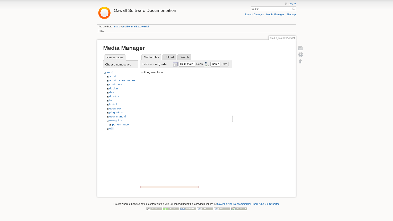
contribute (115, 84)
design (113, 88)
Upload (169, 57)
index (117, 26)
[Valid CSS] (222, 208)
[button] (186, 64)
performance (120, 124)
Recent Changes (254, 14)
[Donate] (171, 208)
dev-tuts (114, 96)
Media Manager (275, 14)
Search (294, 8)
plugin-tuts (116, 112)
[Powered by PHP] (188, 208)
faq (111, 100)
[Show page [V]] (300, 48)
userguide (115, 120)
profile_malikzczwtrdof (135, 26)
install (113, 104)
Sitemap (291, 14)
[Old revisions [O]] (300, 54)
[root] (109, 72)
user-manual (117, 116)
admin (113, 76)
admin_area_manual (122, 80)
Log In (292, 3)
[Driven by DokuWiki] (239, 208)
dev (111, 92)
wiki (111, 128)
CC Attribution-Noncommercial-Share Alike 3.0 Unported (248, 204)
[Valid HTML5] (205, 208)
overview (115, 108)
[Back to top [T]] (300, 61)
